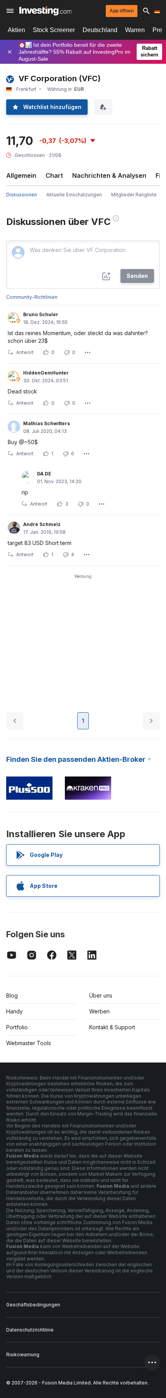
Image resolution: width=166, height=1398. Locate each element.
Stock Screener (54, 30)
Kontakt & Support (112, 1027)
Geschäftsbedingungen (33, 1305)
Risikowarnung (22, 1354)
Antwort (25, 352)
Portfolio (17, 1027)
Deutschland (100, 30)
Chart (54, 175)
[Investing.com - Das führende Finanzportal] (45, 10)
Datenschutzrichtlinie (30, 1330)
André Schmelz (42, 524)
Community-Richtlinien (32, 297)
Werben (99, 1011)
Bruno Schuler (40, 314)
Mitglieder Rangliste (134, 195)
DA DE (44, 474)
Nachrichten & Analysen (109, 175)
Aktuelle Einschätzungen (74, 195)
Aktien (16, 30)
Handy (14, 1011)
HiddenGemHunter (46, 373)
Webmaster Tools (28, 1043)
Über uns (100, 995)
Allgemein (21, 175)
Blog (12, 995)
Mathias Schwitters (46, 423)
